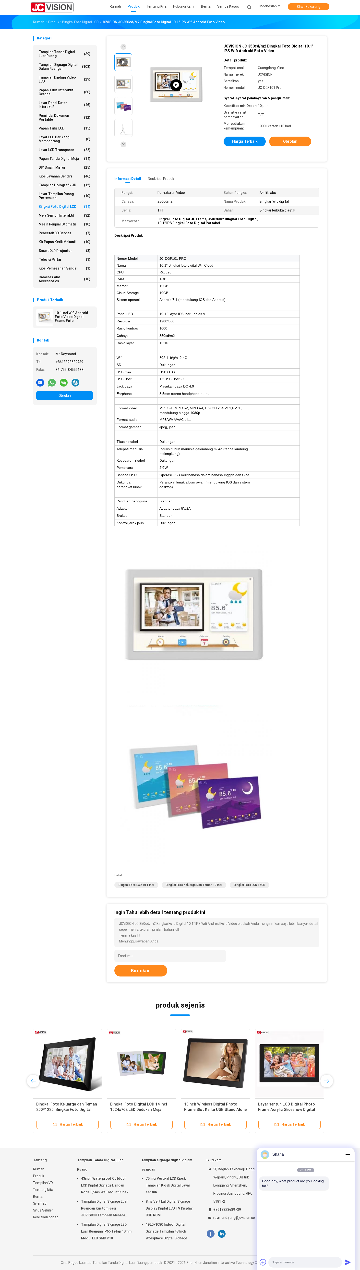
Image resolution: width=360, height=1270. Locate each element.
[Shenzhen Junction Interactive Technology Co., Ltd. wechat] (64, 382)
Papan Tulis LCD (64, 128)
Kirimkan (141, 971)
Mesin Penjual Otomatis (64, 224)
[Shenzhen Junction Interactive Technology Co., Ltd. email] (40, 382)
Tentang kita (43, 1190)
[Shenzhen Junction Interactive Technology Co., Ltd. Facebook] (210, 1234)
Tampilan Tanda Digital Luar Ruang (64, 54)
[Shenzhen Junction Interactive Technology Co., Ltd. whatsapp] (52, 382)
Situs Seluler (43, 1210)
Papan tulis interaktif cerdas (64, 92)
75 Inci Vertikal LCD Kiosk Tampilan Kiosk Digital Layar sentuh (168, 1185)
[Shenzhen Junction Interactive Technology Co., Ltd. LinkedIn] (222, 1234)
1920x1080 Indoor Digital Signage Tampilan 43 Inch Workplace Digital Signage (166, 1231)
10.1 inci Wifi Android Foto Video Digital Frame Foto (71, 317)
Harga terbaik (244, 141)
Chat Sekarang (308, 7)
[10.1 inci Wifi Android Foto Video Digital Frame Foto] (44, 317)
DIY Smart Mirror (64, 167)
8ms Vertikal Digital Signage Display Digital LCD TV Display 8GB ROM (169, 1208)
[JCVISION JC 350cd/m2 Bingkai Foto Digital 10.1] (176, 85)
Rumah (38, 1169)
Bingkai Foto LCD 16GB (249, 885)
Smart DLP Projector (64, 251)
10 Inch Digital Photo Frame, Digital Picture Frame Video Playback (61, 1109)
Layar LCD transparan (64, 150)
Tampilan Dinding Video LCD (64, 79)
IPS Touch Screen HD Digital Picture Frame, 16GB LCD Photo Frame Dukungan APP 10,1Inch (212, 1109)
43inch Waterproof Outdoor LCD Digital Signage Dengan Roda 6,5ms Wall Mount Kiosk (104, 1185)
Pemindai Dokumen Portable (64, 117)
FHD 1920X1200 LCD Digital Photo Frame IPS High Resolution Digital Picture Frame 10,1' (289, 1109)
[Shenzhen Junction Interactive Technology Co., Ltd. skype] (75, 382)
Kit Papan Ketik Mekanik (64, 242)
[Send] (348, 1262)
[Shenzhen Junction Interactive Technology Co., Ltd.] (52, 7)
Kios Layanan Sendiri (64, 176)
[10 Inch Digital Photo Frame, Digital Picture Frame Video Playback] (67, 1063)
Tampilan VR (43, 1183)
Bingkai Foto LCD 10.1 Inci (136, 885)
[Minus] (348, 1154)
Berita (38, 1197)
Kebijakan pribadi (46, 1217)
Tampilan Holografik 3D (64, 185)
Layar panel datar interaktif (64, 105)
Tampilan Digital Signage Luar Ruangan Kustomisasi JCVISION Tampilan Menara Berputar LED (104, 1209)
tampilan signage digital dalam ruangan (64, 67)
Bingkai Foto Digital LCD (64, 207)
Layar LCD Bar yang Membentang (64, 139)
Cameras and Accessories (64, 279)
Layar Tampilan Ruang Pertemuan (64, 196)
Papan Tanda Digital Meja (64, 159)
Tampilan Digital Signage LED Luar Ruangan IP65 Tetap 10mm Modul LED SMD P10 (106, 1231)
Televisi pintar (64, 259)
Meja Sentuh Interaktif (64, 215)
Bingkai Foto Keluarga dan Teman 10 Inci (194, 885)
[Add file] (263, 1262)
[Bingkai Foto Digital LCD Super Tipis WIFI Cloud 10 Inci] (141, 1063)
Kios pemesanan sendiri (64, 268)
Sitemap (40, 1203)
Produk (38, 1176)
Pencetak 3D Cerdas (64, 233)
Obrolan (65, 396)
